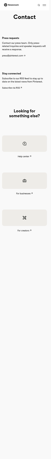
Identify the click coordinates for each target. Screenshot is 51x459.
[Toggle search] (39, 5)
